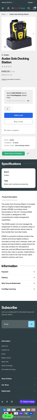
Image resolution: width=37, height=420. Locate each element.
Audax (5, 55)
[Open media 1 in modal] (18, 34)
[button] (3, 8)
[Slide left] (4, 34)
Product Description (9, 197)
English (30, 2)
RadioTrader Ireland (15, 416)
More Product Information (13, 153)
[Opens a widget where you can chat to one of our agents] (7, 416)
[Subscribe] (31, 324)
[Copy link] (28, 153)
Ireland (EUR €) (7, 2)
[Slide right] (33, 34)
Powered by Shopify (26, 416)
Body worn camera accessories (16, 184)
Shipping (4, 79)
